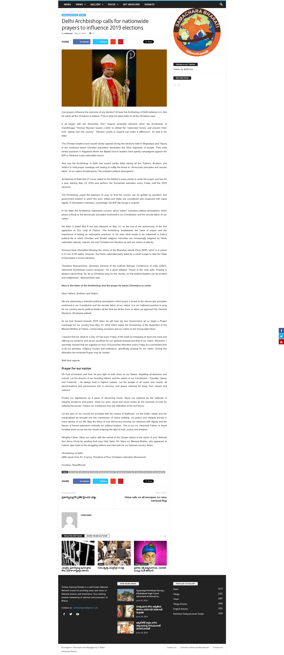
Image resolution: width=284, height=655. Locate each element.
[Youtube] (78, 614)
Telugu (176, 594)
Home (64, 12)
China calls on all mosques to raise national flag (145, 498)
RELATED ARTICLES (73, 536)
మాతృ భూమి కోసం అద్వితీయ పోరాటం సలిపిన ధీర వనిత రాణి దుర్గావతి (149, 609)
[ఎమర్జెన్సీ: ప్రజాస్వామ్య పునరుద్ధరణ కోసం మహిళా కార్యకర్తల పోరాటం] (78, 553)
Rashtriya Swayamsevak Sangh (188, 614)
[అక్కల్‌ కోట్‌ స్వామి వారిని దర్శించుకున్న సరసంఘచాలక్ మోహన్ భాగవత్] (125, 627)
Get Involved (131, 4)
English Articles (70, 15)
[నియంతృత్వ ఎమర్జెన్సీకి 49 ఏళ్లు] (114, 553)
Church (94, 472)
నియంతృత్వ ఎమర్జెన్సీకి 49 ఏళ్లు (111, 567)
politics (148, 472)
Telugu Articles (141, 564)
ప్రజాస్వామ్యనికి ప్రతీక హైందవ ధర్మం (79, 497)
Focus (111, 4)
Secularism (159, 472)
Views (79, 4)
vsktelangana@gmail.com (85, 608)
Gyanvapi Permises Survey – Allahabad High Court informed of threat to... (151, 593)
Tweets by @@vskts (183, 69)
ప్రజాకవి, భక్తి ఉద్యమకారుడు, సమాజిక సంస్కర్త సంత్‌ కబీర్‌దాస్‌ (150, 569)
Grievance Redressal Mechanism (194, 647)
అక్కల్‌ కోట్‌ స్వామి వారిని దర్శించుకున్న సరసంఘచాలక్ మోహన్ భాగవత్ (148, 625)
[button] (221, 4)
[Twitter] (71, 614)
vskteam (68, 33)
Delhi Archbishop (107, 472)
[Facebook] (64, 614)
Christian (84, 472)
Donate (149, 4)
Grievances (218, 647)
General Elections (125, 472)
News (67, 4)
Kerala (139, 472)
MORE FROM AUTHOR (97, 536)
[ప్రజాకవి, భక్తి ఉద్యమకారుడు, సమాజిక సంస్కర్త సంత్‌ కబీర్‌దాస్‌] (150, 553)
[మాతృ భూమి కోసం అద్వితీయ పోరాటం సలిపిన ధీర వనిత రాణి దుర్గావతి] (125, 611)
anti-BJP (73, 472)
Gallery (95, 4)
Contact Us (171, 647)
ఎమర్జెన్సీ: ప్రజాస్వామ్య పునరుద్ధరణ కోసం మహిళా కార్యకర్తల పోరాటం (76, 569)
